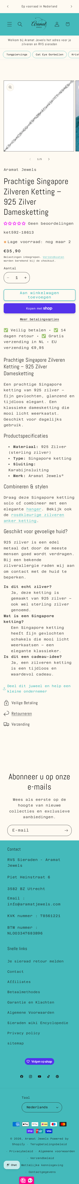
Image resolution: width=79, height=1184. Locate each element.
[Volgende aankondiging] (71, 6)
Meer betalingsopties (39, 319)
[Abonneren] (66, 830)
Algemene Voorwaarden (30, 1012)
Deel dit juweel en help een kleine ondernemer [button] (39, 688)
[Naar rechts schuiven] (49, 159)
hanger (34, 509)
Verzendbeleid (42, 1158)
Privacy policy (23, 1033)
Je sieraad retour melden (35, 961)
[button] (9, 24)
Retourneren (22, 713)
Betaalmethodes (23, 992)
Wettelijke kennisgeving (42, 1165)
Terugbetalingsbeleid (48, 1144)
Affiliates (19, 982)
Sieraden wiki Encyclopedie (37, 1023)
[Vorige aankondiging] (8, 6)
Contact (15, 972)
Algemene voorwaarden (57, 1151)
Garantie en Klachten (30, 1002)
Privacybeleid (21, 1151)
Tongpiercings (16, 54)
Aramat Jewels (38, 1138)
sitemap (15, 1043)
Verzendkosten (53, 257)
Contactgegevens (42, 1171)
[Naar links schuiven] (30, 159)
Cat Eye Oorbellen (49, 54)
